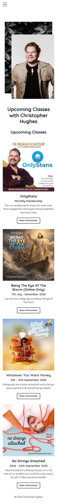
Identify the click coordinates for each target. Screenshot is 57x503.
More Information (29, 220)
